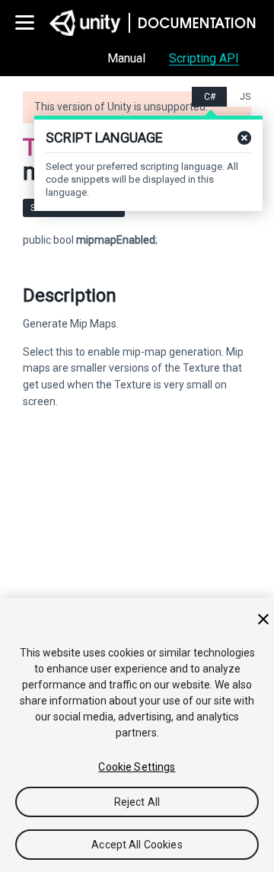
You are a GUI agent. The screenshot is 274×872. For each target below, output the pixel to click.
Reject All (137, 802)
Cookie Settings (136, 767)
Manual (126, 58)
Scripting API (204, 58)
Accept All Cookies (137, 844)
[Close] (263, 619)
